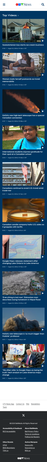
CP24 (5, 445)
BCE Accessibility (9, 431)
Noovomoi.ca (30, 448)
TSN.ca (5, 450)
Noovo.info (29, 445)
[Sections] (4, 4)
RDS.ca (27, 450)
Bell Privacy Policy (31, 431)
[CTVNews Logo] (23, 4)
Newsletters (35, 404)
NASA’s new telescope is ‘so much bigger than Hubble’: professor (23, 335)
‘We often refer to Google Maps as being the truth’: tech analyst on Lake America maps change (22, 372)
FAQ (27, 404)
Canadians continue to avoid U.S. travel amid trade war (22, 189)
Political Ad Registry (32, 437)
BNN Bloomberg (9, 448)
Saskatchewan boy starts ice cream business (23, 45)
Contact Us (20, 404)
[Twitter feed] (23, 415)
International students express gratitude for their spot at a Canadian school (22, 153)
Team (5, 407)
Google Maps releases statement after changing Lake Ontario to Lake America (20, 262)
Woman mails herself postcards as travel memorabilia (21, 80)
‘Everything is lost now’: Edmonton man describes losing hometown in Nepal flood (21, 298)
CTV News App (8, 404)
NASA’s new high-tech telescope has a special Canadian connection (23, 116)
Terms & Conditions (32, 434)
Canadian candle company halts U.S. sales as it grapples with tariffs (23, 225)
